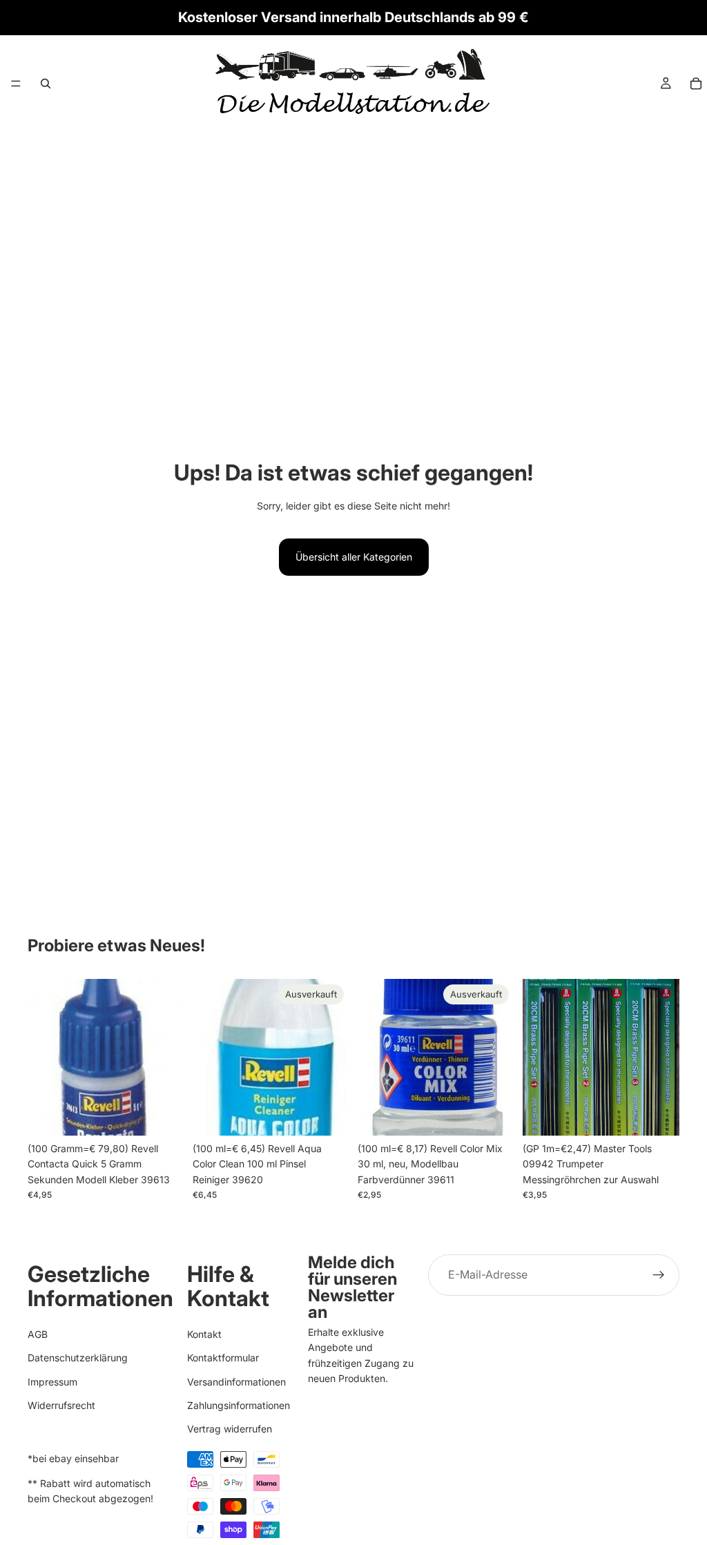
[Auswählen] (658, 1114)
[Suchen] (45, 83)
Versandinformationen (236, 1381)
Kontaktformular (223, 1357)
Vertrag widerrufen (229, 1429)
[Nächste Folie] (664, 1057)
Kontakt (204, 1333)
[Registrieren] (658, 1275)
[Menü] (16, 83)
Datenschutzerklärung (78, 1357)
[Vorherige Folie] (538, 1057)
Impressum (52, 1381)
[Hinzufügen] (163, 1114)
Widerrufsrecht (61, 1404)
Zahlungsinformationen (238, 1404)
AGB (38, 1333)
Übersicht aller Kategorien (354, 557)
